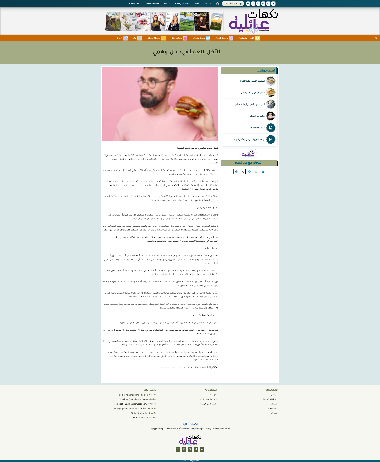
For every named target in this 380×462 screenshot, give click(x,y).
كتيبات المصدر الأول (209, 399)
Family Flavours (152, 3)
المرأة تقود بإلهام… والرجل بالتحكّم (250, 104)
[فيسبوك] (196, 449)
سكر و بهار (176, 38)
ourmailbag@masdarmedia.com (133, 399)
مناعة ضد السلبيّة (257, 116)
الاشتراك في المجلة (182, 3)
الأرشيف (196, 3)
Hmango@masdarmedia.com (128, 408)
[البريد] (263, 3)
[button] (262, 171)
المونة (119, 38)
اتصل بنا (274, 413)
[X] (253, 3)
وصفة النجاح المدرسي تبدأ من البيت (249, 139)
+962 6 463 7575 (142, 417)
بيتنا (134, 38)
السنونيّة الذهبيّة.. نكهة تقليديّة (252, 81)
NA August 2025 (257, 128)
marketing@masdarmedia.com (133, 394)
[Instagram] (268, 3)
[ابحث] (376, 38)
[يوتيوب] (202, 449)
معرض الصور (272, 408)
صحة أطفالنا (199, 38)
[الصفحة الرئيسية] (217, 3)
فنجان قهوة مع (246, 38)
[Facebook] (273, 3)
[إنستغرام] (190, 449)
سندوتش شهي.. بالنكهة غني (253, 92)
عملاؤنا (167, 3)
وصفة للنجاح (222, 38)
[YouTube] (248, 3)
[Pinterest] (258, 3)
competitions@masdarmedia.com (130, 404)
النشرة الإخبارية (134, 3)
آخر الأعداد (212, 395)
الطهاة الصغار (153, 38)
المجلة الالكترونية (270, 399)
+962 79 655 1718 (140, 413)
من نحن (207, 3)
